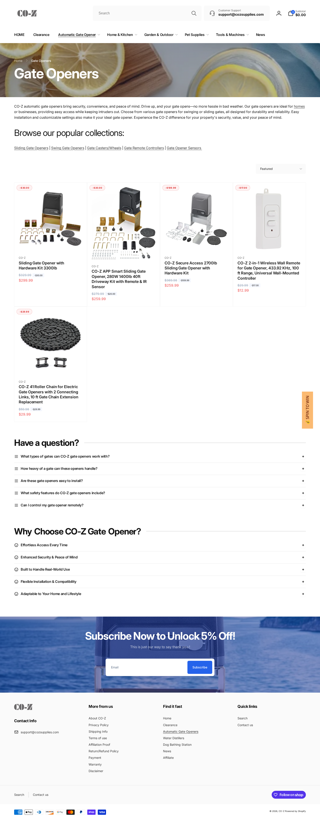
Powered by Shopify (295, 811)
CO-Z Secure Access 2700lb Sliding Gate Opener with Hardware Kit (191, 268)
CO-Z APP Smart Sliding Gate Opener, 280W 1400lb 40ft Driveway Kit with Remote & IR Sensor (119, 279)
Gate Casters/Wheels (104, 148)
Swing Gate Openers (67, 148)
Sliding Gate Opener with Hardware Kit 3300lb (41, 265)
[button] (297, 13)
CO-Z (282, 811)
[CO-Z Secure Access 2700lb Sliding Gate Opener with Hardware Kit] (197, 243)
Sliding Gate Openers (31, 148)
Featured (266, 169)
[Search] (194, 13)
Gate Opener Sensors (184, 148)
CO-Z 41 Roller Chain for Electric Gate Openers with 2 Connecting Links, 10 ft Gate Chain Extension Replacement (48, 394)
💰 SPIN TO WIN (307, 410)
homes (299, 106)
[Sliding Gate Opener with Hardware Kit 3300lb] (51, 243)
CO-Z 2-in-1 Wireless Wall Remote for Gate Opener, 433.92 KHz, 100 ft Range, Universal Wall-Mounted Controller (268, 271)
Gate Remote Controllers (144, 148)
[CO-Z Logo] (23, 709)
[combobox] (147, 13)
